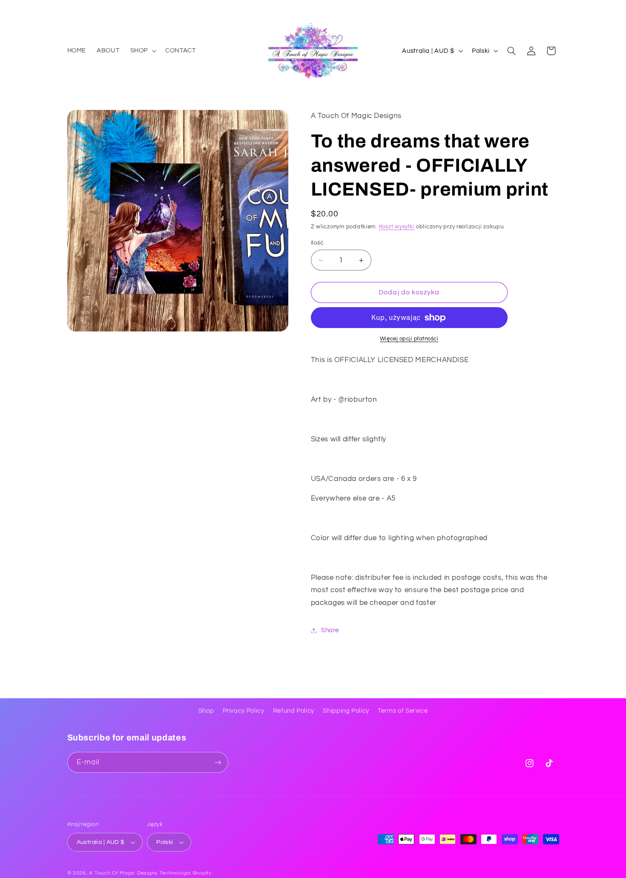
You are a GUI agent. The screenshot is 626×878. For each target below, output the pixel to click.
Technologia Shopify (185, 873)
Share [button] (330, 630)
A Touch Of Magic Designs (123, 873)
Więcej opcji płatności (409, 339)
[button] (142, 50)
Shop (206, 711)
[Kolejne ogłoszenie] (556, 8)
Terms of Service (403, 711)
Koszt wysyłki (397, 227)
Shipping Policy (346, 711)
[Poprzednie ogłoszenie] (69, 8)
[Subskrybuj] (217, 762)
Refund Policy (293, 711)
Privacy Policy (243, 711)
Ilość (317, 243)
